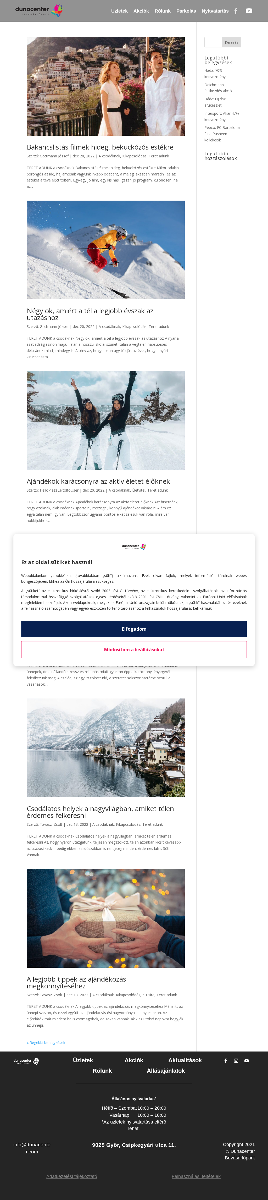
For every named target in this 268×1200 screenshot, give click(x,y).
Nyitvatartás (215, 11)
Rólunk (163, 11)
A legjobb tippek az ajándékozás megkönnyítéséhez (76, 982)
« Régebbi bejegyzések (46, 1042)
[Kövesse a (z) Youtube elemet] (246, 1060)
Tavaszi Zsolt (51, 824)
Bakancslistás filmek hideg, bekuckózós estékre (100, 147)
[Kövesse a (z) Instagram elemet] (236, 1060)
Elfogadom (134, 629)
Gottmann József (54, 155)
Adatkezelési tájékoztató (71, 1176)
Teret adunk (159, 155)
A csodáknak (109, 155)
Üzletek (119, 11)
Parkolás (186, 11)
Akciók (141, 11)
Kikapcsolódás (134, 155)
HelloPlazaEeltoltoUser (59, 490)
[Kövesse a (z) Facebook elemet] (225, 1060)
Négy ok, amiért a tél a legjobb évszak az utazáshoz (90, 314)
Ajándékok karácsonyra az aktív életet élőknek (98, 481)
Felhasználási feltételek (196, 1176)
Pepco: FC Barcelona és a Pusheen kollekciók (222, 133)
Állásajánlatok (166, 1070)
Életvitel (138, 490)
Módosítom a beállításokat (134, 650)
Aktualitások (185, 1060)
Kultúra (148, 994)
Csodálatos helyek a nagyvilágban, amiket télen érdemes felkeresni (100, 812)
